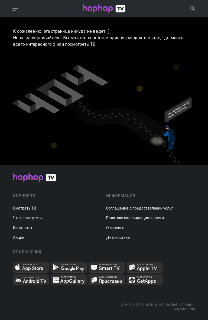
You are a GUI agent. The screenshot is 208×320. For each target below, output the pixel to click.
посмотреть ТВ (80, 44)
